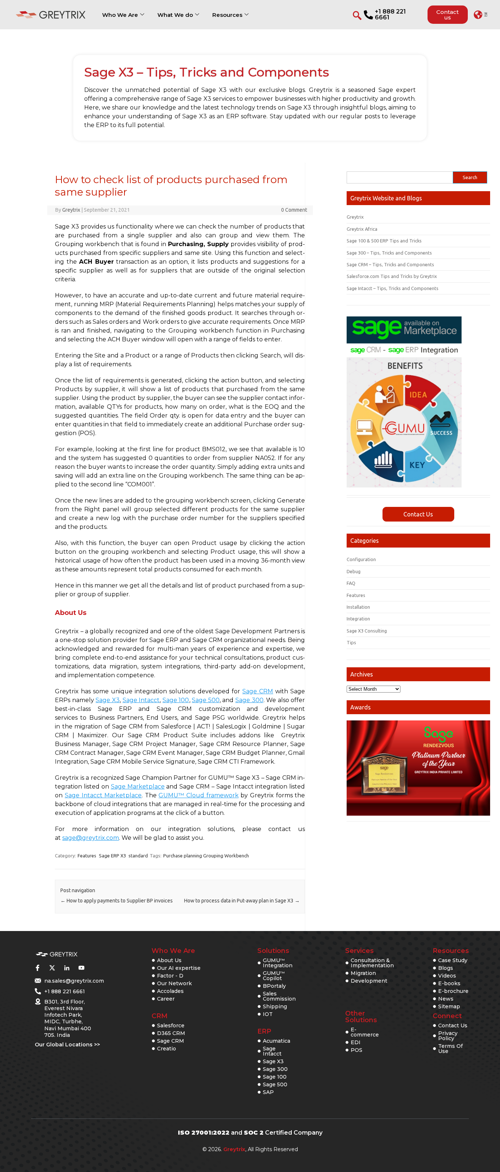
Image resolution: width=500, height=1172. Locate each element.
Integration (358, 618)
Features (87, 855)
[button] (480, 14)
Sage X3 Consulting (367, 630)
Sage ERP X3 (112, 855)
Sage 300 (249, 700)
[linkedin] (66, 967)
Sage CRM (257, 691)
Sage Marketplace (138, 786)
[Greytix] (56, 954)
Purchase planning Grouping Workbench (206, 855)
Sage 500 (206, 700)
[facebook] (37, 967)
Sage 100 (176, 700)
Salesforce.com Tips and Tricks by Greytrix (392, 276)
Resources (227, 14)
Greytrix (71, 210)
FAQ (351, 583)
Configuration (361, 559)
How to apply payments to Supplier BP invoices (116, 901)
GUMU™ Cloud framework (198, 795)
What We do (175, 14)
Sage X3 (108, 700)
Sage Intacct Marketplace (103, 795)
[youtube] (81, 967)
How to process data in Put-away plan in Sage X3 (242, 901)
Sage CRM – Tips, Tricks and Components (390, 264)
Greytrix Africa (362, 228)
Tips (351, 642)
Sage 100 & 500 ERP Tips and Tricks (384, 240)
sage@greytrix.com (90, 837)
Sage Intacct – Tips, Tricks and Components (393, 288)
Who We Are (120, 14)
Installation (358, 606)
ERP (264, 1031)
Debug (354, 571)
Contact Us (418, 514)
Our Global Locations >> (67, 1044)
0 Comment (294, 210)
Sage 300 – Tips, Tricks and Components (389, 252)
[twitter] (52, 967)
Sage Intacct (141, 700)
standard (138, 855)
